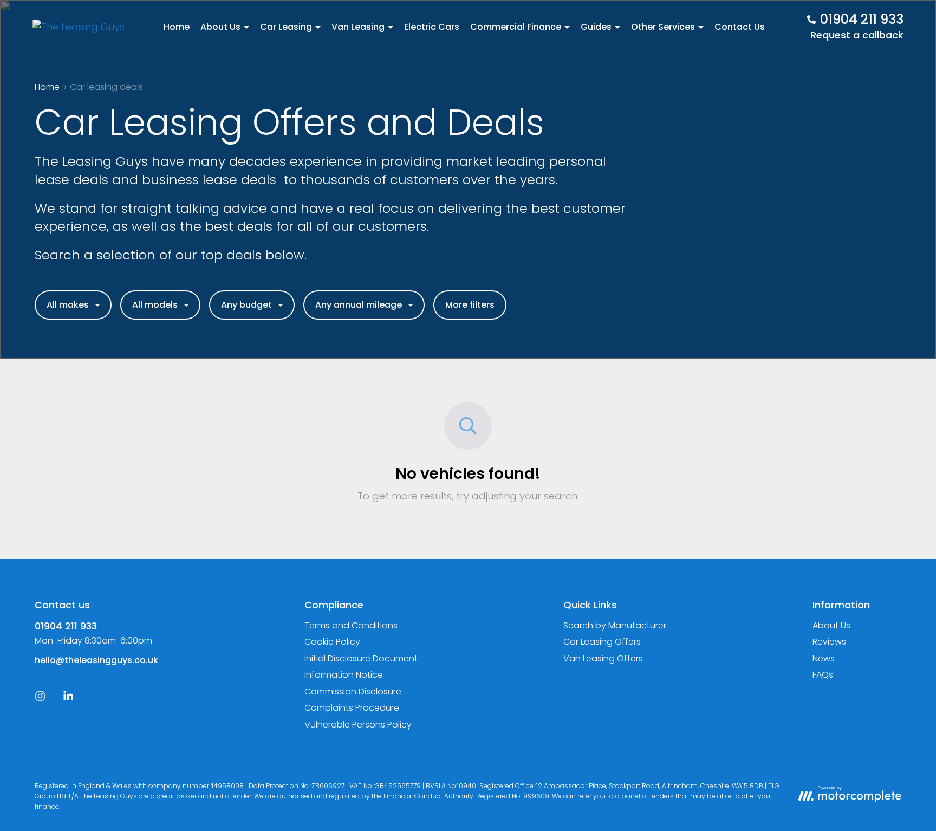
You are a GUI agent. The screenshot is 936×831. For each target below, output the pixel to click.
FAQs (822, 674)
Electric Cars (431, 27)
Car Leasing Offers (602, 641)
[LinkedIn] (68, 698)
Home (177, 27)
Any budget (246, 304)
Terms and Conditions (351, 625)
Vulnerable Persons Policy (358, 724)
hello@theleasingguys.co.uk (96, 660)
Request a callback (856, 35)
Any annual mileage (358, 304)
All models (155, 304)
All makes (68, 304)
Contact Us (739, 27)
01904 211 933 (66, 626)
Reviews (829, 641)
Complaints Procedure (351, 708)
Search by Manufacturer (614, 625)
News (823, 658)
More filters (470, 304)
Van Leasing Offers (603, 658)
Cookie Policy (332, 641)
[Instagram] (40, 698)
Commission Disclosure (352, 691)
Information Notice (343, 674)
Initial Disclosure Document (361, 658)
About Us (831, 625)
